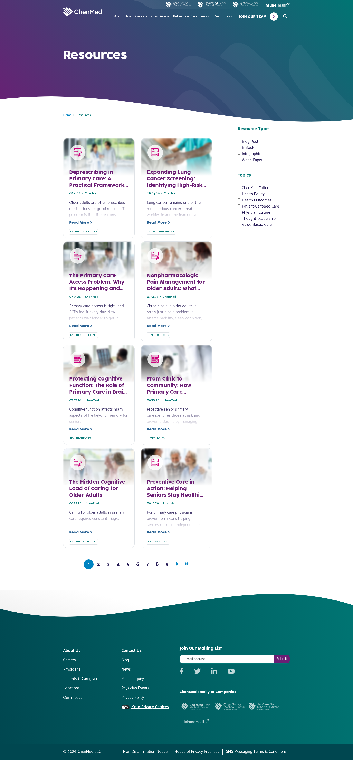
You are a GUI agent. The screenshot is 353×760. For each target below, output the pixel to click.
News (126, 669)
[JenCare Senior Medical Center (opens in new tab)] (245, 5)
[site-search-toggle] (285, 16)
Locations (71, 688)
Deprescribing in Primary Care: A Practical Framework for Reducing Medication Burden (96, 185)
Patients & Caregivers (190, 16)
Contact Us (131, 650)
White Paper (252, 160)
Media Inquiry (132, 678)
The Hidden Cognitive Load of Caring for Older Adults (97, 489)
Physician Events (135, 688)
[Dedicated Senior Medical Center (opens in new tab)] (210, 5)
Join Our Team (252, 16)
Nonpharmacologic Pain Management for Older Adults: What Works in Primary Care (176, 288)
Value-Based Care (257, 225)
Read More (79, 222)
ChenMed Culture (256, 188)
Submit (281, 659)
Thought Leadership (259, 219)
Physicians (158, 16)
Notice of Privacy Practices (196, 752)
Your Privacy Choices (150, 707)
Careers (141, 16)
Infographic (251, 154)
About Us (121, 16)
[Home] (82, 12)
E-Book (248, 148)
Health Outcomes (256, 200)
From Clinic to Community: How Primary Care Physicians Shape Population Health (171, 392)
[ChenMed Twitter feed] (197, 671)
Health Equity (253, 194)
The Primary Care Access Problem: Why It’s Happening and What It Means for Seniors (96, 288)
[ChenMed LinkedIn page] (214, 671)
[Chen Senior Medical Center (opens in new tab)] (178, 5)
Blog (125, 660)
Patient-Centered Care (260, 206)
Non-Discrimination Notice (145, 752)
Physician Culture (256, 213)
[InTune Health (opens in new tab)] (277, 5)
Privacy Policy (132, 697)
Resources (222, 16)
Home (67, 115)
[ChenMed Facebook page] (182, 671)
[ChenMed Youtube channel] (231, 671)
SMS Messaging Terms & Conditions (256, 752)
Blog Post (250, 142)
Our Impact (72, 697)
